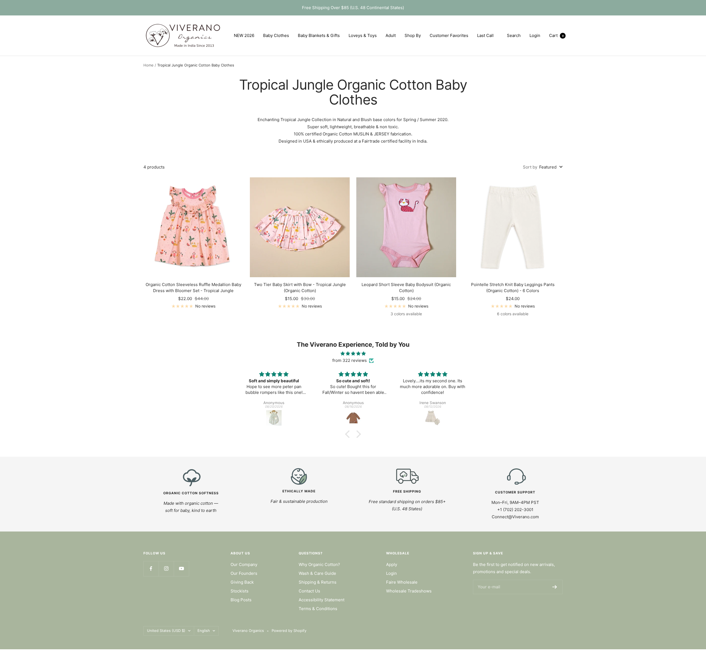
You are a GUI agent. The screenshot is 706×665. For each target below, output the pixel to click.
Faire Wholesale (402, 582)
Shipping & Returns (317, 582)
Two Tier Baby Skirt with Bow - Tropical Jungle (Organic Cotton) (300, 287)
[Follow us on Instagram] (166, 568)
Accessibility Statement (321, 599)
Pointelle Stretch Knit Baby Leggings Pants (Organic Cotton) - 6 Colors (513, 287)
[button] (349, 434)
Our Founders (244, 573)
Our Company (244, 564)
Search (514, 35)
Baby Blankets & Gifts (319, 35)
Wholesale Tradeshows (409, 591)
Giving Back (242, 582)
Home (148, 65)
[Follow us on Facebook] (151, 568)
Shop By (413, 35)
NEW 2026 (244, 35)
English (203, 630)
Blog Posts (241, 599)
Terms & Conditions (318, 608)
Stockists (239, 591)
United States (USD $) (166, 630)
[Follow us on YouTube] (181, 568)
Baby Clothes (276, 35)
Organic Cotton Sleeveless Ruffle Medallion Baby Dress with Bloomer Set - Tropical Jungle (193, 287)
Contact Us (309, 591)
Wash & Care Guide (317, 573)
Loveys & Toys (363, 35)
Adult (391, 35)
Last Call (485, 35)
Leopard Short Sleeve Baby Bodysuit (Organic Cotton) (406, 287)
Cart (556, 35)
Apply (391, 564)
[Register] (554, 587)
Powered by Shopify (289, 630)
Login (391, 573)
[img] (353, 353)
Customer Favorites (449, 35)
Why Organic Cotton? (319, 564)
